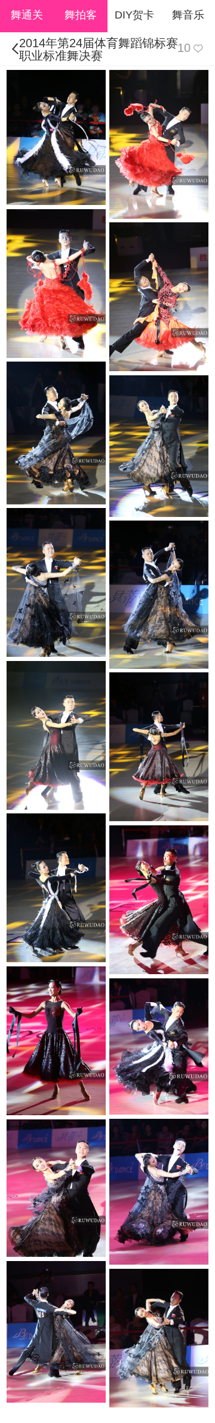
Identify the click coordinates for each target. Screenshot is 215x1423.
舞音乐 (188, 15)
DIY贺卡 (134, 15)
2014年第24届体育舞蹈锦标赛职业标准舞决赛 (98, 49)
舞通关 (27, 15)
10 (184, 47)
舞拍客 (80, 15)
